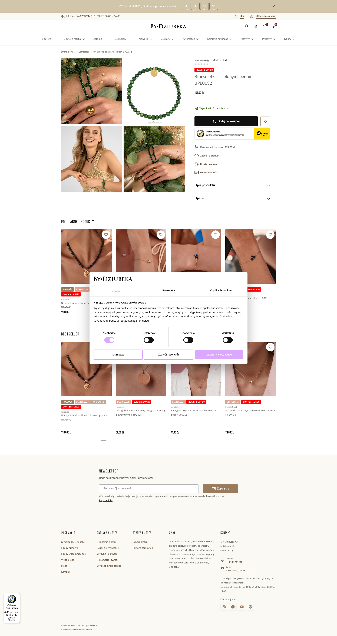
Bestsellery (120, 39)
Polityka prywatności (108, 548)
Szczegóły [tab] (168, 290)
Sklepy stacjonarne (266, 16)
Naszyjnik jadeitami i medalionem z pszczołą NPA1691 (84, 305)
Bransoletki (84, 52)
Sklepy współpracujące (73, 554)
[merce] (88, 630)
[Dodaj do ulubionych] (106, 234)
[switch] (149, 340)
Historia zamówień (143, 548)
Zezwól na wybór (168, 354)
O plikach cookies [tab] (221, 290)
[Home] (168, 26)
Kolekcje (97, 39)
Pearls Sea (218, 60)
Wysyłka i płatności (107, 554)
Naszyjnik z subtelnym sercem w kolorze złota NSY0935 (250, 412)
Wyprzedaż (189, 39)
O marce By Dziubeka (73, 542)
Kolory (287, 39)
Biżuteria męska (72, 39)
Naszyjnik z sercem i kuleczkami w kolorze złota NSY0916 (193, 412)
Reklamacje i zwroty (107, 560)
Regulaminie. (106, 500)
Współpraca (67, 560)
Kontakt (65, 572)
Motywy (245, 39)
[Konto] (256, 26)
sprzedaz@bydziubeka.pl (237, 570)
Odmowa (118, 354)
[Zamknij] (274, 6)
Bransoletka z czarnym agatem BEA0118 (247, 298)
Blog (242, 16)
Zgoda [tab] (116, 290)
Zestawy (165, 39)
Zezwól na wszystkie (219, 354)
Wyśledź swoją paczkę (109, 566)
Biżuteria (46, 39)
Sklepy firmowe (69, 548)
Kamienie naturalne (217, 39)
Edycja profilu (140, 542)
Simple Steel (176, 407)
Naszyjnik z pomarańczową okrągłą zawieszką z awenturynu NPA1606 (140, 412)
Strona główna (68, 52)
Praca (64, 566)
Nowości (143, 39)
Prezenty (267, 39)
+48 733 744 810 (234, 562)
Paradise (65, 299)
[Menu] (18, 595)
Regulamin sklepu (106, 542)
